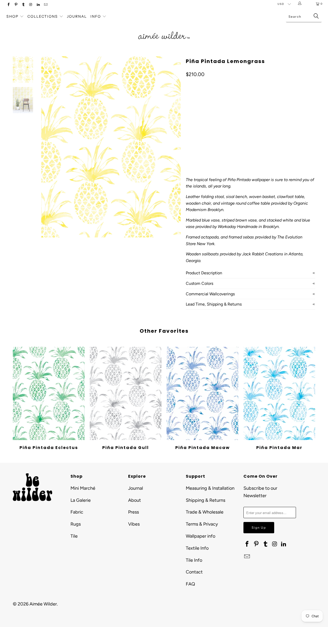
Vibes (134, 524)
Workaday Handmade (238, 226)
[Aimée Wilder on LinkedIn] (38, 5)
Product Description (204, 272)
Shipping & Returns (205, 500)
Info (95, 16)
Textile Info (197, 548)
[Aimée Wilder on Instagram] (31, 5)
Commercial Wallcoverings (210, 293)
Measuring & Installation (210, 488)
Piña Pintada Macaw (202, 393)
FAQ (190, 584)
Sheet (209, 119)
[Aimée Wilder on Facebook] (8, 5)
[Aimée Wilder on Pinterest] (16, 5)
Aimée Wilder (43, 604)
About (134, 500)
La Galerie (80, 500)
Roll (193, 119)
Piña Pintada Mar (279, 393)
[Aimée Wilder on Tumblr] (23, 5)
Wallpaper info (200, 536)
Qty (188, 133)
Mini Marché (82, 488)
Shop (12, 16)
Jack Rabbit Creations (262, 254)
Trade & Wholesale (204, 512)
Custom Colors (199, 283)
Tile (74, 536)
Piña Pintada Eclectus (49, 393)
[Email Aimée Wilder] (45, 5)
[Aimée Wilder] (164, 29)
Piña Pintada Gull (125, 393)
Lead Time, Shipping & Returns (214, 304)
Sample (229, 119)
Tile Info (194, 560)
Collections (43, 16)
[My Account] (301, 4)
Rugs (75, 524)
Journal (77, 16)
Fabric (76, 512)
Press (133, 512)
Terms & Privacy (202, 524)
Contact (194, 572)
